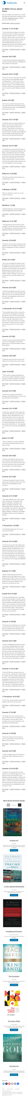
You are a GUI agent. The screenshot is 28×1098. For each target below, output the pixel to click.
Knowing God (14, 1066)
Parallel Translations (15, 49)
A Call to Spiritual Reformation (14, 886)
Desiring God (14, 840)
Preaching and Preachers (14, 931)
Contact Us (17, 1089)
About (3, 1089)
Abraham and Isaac (15, 23)
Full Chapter (5, 49)
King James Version (13, 18)
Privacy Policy (10, 1089)
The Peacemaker (14, 976)
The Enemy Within (14, 1021)
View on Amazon (14, 850)
